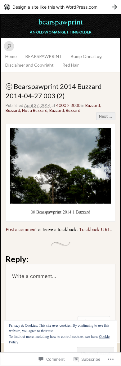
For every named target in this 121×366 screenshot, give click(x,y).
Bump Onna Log (86, 56)
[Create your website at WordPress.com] (60, 7)
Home (11, 56)
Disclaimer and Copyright (29, 65)
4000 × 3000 (68, 105)
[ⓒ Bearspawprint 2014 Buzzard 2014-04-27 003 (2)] (60, 202)
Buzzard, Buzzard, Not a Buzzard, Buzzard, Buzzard (53, 108)
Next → (106, 116)
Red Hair (70, 65)
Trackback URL (95, 229)
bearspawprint (60, 21)
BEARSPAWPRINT (43, 56)
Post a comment (21, 229)
